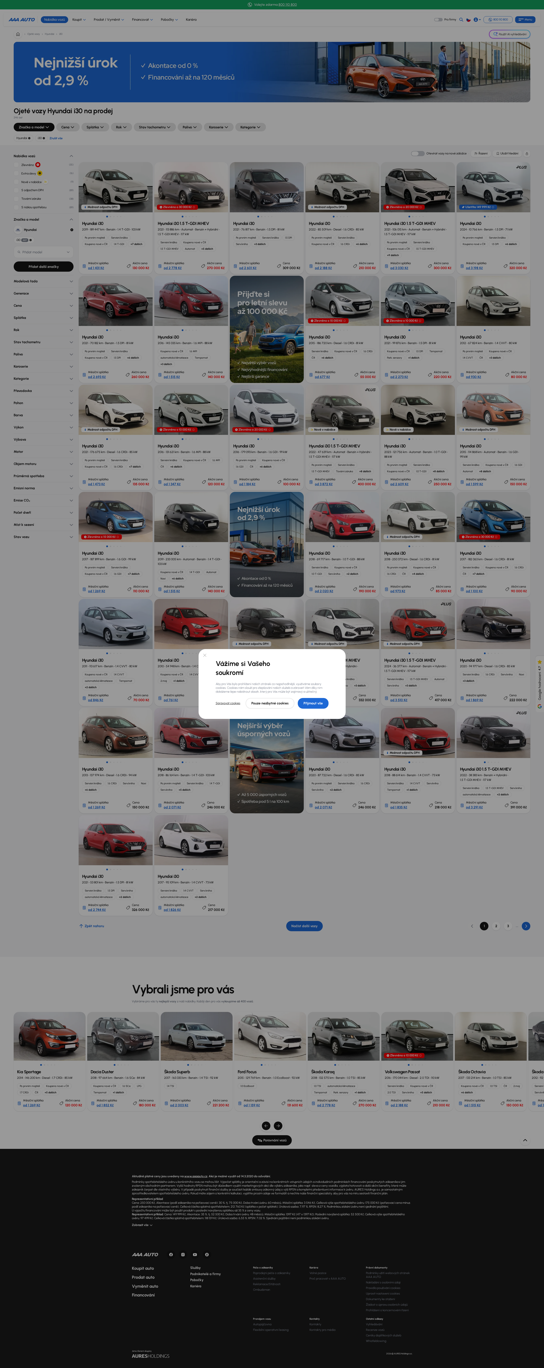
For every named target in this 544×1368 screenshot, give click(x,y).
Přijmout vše (313, 703)
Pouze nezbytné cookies (270, 703)
